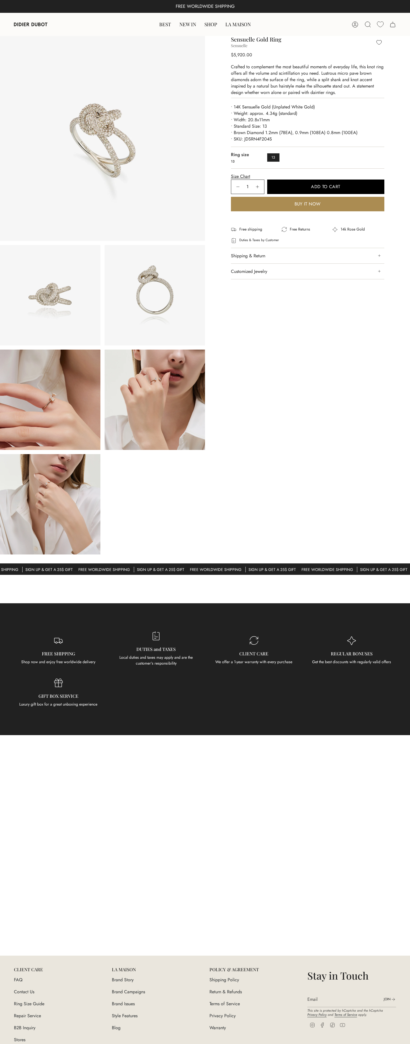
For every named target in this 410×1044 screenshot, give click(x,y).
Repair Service (27, 1015)
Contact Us (24, 992)
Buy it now (308, 204)
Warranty (217, 1027)
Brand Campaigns (128, 992)
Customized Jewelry (249, 271)
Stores (19, 1039)
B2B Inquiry (24, 1027)
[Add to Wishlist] (379, 42)
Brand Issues (123, 1004)
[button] (210, 24)
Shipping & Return (248, 256)
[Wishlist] (380, 24)
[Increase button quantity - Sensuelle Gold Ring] (257, 187)
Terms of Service (224, 1004)
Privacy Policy (222, 1015)
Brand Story (123, 980)
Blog (116, 1027)
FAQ (18, 980)
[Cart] (392, 24)
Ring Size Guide (29, 1004)
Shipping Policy (224, 980)
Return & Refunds (225, 992)
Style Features (125, 1015)
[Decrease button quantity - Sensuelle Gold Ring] (237, 187)
